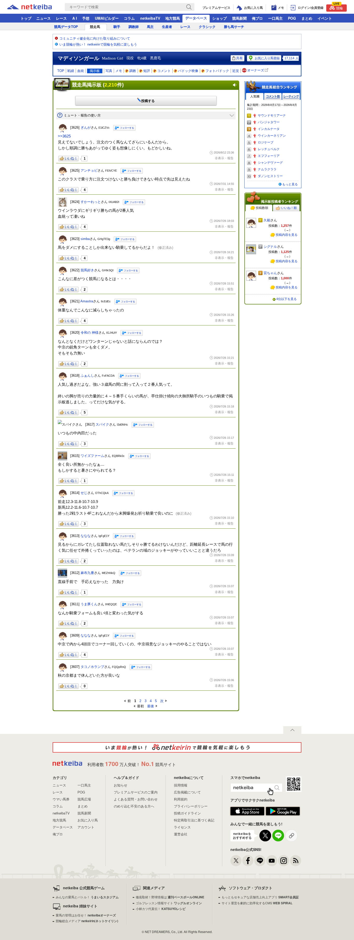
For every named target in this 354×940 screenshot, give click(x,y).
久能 (267, 220)
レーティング (291, 96)
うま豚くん (89, 604)
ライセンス (182, 827)
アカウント (85, 827)
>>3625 (64, 136)
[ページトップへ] (292, 730)
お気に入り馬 (87, 820)
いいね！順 (289, 208)
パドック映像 (188, 71)
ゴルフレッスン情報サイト (169, 903)
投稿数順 (262, 208)
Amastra (86, 301)
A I (74, 18)
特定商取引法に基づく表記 (194, 820)
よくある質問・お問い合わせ (136, 799)
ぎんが (86, 127)
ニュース (43, 18)
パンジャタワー (269, 122)
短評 (146, 71)
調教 (132, 71)
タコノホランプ (92, 667)
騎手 (117, 27)
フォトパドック (217, 71)
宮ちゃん (270, 273)
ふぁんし (87, 375)
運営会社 (180, 834)
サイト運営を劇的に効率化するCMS (257, 903)
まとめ (306, 18)
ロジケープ (265, 142)
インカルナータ (269, 129)
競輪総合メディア (87, 921)
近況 (235, 71)
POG (292, 18)
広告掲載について (187, 792)
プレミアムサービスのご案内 (136, 792)
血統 (80, 71)
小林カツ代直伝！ (161, 908)
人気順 (255, 96)
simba (85, 239)
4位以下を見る (286, 299)
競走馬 (95, 27)
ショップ (219, 18)
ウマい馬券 (61, 799)
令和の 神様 (89, 332)
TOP (60, 71)
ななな (86, 536)
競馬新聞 (239, 18)
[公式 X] (236, 860)
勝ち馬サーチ (234, 27)
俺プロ (257, 18)
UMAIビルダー (107, 18)
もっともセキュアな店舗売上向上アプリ (260, 897)
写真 (108, 71)
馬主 (150, 27)
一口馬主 (275, 18)
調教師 (134, 27)
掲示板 (95, 71)
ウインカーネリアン (272, 135)
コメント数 (273, 96)
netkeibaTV (150, 18)
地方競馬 (172, 18)
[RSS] (295, 860)
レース (61, 18)
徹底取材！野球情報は (170, 897)
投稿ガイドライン (187, 813)
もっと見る (290, 184)
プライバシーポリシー (191, 806)
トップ (25, 18)
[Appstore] (247, 811)
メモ (118, 71)
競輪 (338, 7)
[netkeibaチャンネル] (271, 860)
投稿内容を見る (287, 235)
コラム (129, 18)
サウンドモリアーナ (272, 115)
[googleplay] (283, 811)
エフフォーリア (269, 156)
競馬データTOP (66, 27)
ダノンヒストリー (270, 176)
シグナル (270, 247)
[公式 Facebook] (247, 860)
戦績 (70, 71)
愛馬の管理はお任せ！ (86, 915)
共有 (239, 58)
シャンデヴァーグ (270, 162)
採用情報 (180, 785)
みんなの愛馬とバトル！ (87, 897)
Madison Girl (112, 58)
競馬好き (87, 270)
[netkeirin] (177, 747)
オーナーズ (255, 70)
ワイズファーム (92, 456)
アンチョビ (89, 170)
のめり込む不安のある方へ (134, 806)
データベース (196, 17)
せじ (84, 493)
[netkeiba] (36, 7)
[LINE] (259, 860)
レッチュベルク (269, 149)
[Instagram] (283, 860)
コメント (164, 71)
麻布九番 (87, 573)
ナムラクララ (267, 169)
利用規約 (180, 799)
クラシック (207, 27)
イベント (324, 18)
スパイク (102, 424)
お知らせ (120, 785)
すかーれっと (91, 202)
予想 (85, 18)
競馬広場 (84, 799)
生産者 (167, 27)
